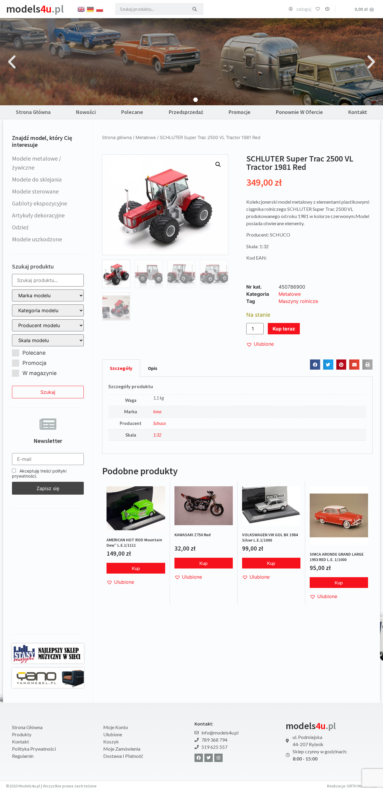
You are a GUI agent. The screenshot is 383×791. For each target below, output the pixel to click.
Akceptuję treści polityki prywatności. (39, 473)
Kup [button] (136, 568)
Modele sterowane (35, 191)
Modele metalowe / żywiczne (36, 163)
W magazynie (39, 373)
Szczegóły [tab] (121, 368)
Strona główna (117, 137)
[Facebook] (198, 758)
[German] (91, 9)
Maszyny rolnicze (298, 301)
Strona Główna (33, 112)
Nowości (86, 112)
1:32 (157, 435)
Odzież (20, 227)
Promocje (239, 112)
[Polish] (100, 9)
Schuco (159, 423)
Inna (157, 411)
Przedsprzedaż (186, 112)
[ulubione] (318, 9)
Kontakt (357, 112)
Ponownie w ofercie (299, 112)
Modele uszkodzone (37, 239)
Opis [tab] (152, 368)
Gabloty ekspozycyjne (39, 203)
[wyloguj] (327, 9)
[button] (12, 62)
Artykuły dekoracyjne (38, 215)
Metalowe (146, 137)
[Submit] (194, 9)
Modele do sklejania (37, 179)
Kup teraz (284, 329)
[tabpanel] (237, 415)
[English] (81, 9)
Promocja (34, 363)
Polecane (132, 112)
